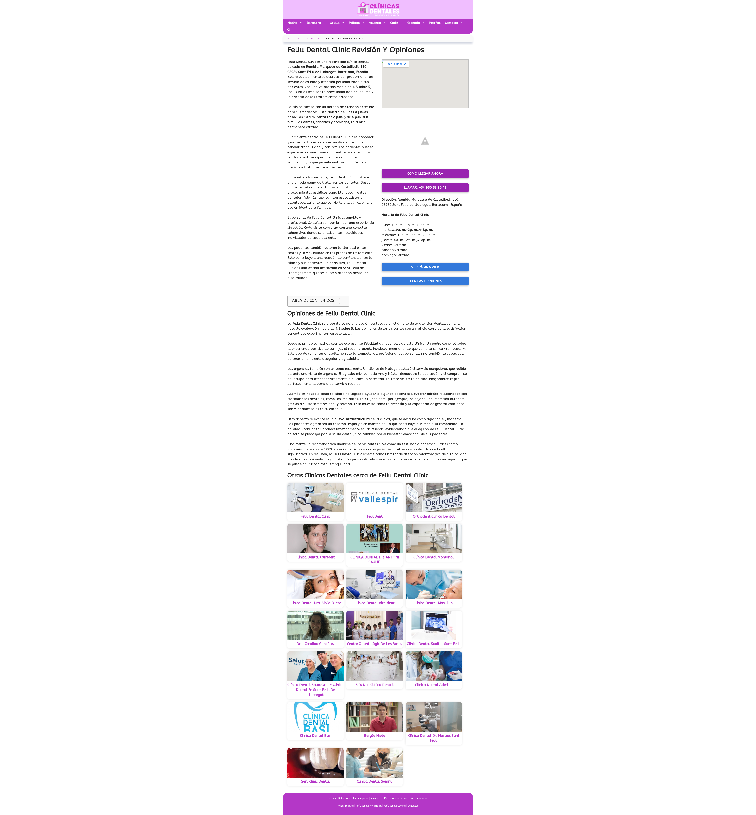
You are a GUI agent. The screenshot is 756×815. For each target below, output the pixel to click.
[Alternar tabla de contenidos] (340, 301)
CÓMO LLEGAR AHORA (425, 173)
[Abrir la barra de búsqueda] (289, 30)
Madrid (292, 23)
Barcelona (314, 23)
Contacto (451, 23)
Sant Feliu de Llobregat (307, 39)
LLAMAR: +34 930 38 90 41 (425, 187)
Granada (413, 23)
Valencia (375, 23)
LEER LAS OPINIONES (425, 281)
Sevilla (335, 23)
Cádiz (394, 23)
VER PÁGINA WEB (425, 267)
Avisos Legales (346, 805)
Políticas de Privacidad (369, 805)
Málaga (354, 23)
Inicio (290, 39)
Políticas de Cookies (395, 805)
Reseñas (435, 23)
